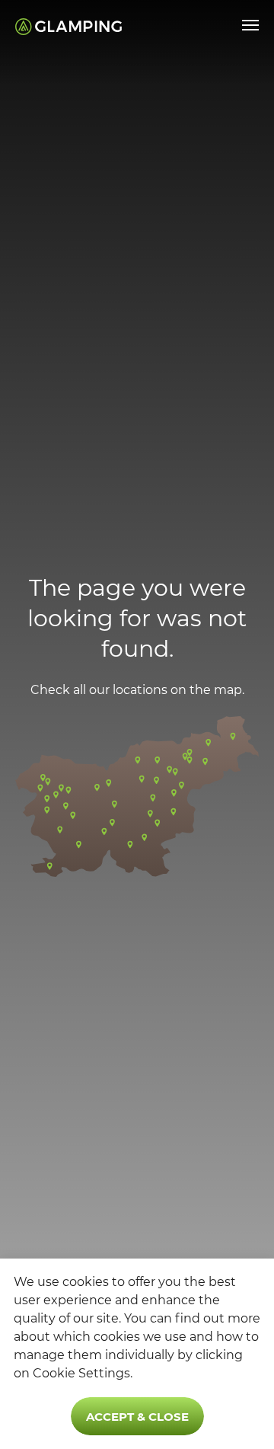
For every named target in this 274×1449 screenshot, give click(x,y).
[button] (137, 796)
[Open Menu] (250, 25)
